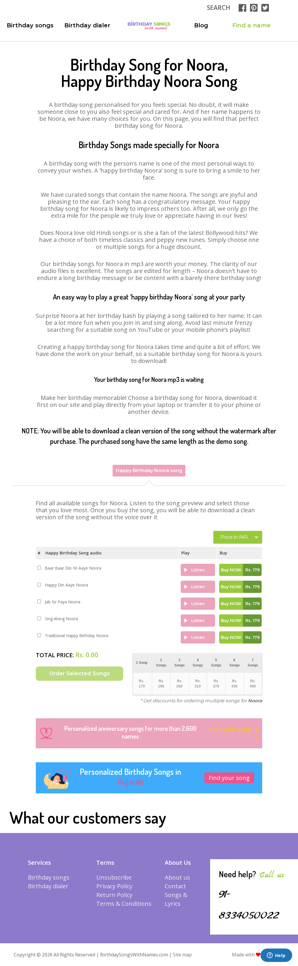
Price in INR (234, 537)
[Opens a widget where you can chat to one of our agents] (276, 956)
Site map (182, 954)
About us (177, 877)
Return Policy (114, 895)
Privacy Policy (114, 886)
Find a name (251, 25)
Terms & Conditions (123, 903)
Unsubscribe (114, 877)
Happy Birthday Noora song (149, 470)
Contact (175, 886)
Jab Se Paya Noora (62, 602)
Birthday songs (30, 25)
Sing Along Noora (61, 618)
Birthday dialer (87, 25)
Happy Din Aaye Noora (66, 585)
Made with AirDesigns (258, 954)
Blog (201, 25)
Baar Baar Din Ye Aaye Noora (73, 568)
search (218, 7)
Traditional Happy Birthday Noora (76, 635)
